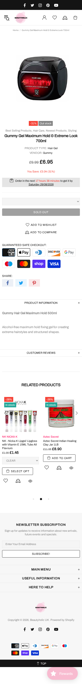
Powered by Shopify (62, 620)
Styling (72, 130)
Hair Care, (39, 130)
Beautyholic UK (21, 17)
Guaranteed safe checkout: (24, 245)
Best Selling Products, (18, 130)
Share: (7, 276)
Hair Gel (53, 148)
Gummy (48, 152)
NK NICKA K (9, 436)
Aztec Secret (51, 436)
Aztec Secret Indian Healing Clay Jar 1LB (59, 443)
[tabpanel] (20, 444)
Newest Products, (56, 130)
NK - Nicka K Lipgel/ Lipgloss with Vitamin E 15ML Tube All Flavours (19, 445)
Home (16, 30)
